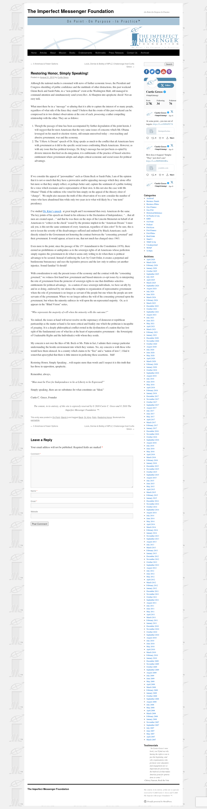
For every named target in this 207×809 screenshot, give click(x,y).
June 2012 (150, 573)
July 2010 (150, 640)
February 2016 (152, 460)
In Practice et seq (153, 215)
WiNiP (149, 247)
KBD (149, 218)
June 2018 (150, 381)
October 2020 (152, 343)
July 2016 (150, 445)
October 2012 (152, 562)
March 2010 (151, 652)
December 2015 (153, 466)
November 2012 (153, 559)
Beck (81, 417)
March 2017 (151, 422)
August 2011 (152, 602)
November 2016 (153, 434)
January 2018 (152, 393)
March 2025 (151, 282)
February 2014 (152, 530)
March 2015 (151, 492)
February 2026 (152, 265)
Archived (145, 52)
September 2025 (153, 274)
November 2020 (153, 341)
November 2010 (153, 629)
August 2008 (152, 701)
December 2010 (153, 626)
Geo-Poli (150, 210)
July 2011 (150, 605)
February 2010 (152, 655)
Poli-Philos (151, 233)
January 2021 (152, 335)
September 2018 (153, 373)
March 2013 (151, 547)
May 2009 (150, 681)
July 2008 (150, 704)
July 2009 (150, 675)
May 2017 (150, 416)
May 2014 (150, 521)
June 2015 (150, 483)
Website (34, 511)
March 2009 (151, 687)
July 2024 (150, 291)
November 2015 (153, 469)
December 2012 (153, 556)
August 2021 (152, 314)
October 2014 (152, 506)
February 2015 (152, 495)
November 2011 (153, 594)
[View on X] (171, 112)
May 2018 (150, 384)
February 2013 (152, 550)
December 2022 (153, 306)
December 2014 (153, 501)
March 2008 (151, 713)
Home (34, 52)
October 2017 (152, 402)
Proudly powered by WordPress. (159, 801)
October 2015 (152, 471)
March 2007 (151, 739)
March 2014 (151, 527)
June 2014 (150, 518)
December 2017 (153, 396)
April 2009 (151, 684)
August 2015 (152, 477)
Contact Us (132, 52)
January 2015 (152, 498)
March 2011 (151, 617)
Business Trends (153, 201)
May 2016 (150, 451)
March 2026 (151, 262)
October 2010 (152, 632)
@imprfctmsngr (152, 95)
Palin (94, 417)
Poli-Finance (151, 230)
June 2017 (150, 413)
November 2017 (153, 399)
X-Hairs (150, 250)
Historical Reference (154, 212)
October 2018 (152, 370)
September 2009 (153, 669)
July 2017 (150, 410)
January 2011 (152, 623)
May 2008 (150, 707)
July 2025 (150, 276)
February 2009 (152, 690)
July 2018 (150, 378)
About (53, 52)
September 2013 (153, 538)
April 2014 (151, 524)
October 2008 (152, 696)
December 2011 (153, 591)
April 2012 (151, 579)
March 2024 (151, 297)
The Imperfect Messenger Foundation (70, 10)
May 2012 (150, 576)
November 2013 (153, 535)
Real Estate (151, 236)
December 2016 (153, 431)
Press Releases (116, 52)
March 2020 (151, 361)
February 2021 (152, 332)
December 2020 (153, 338)
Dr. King (87, 417)
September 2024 (153, 285)
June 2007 (150, 730)
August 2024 (152, 288)
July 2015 (150, 480)
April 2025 (151, 279)
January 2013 (152, 553)
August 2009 (152, 672)
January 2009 (152, 693)
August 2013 (152, 541)
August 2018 (152, 375)
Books (72, 52)
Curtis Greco (63, 77)
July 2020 (150, 349)
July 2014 (150, 515)
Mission (62, 52)
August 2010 (152, 637)
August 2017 (152, 407)
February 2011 (152, 620)
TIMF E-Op (151, 242)
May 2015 (150, 486)
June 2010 (150, 643)
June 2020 (150, 352)
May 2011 (150, 611)
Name (34, 490)
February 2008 (152, 716)
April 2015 (151, 489)
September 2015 (153, 474)
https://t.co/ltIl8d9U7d (163, 124)
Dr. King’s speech (52, 211)
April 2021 (151, 326)
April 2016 (151, 454)
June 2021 (150, 320)
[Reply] (147, 138)
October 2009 (152, 666)
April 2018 (151, 387)
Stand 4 (64, 417)
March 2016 (151, 457)
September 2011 (153, 600)
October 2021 (152, 308)
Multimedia (100, 52)
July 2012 (150, 570)
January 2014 (152, 533)
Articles (43, 52)
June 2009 (150, 678)
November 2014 (153, 503)
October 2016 (152, 437)
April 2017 (151, 419)
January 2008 (152, 719)
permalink (35, 420)
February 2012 (152, 585)
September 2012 (153, 565)
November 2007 (153, 722)
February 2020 (152, 364)
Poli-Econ (150, 227)
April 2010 (151, 649)
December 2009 (153, 661)
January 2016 (152, 463)
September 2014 (153, 509)
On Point (56, 417)
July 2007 (150, 728)
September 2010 (153, 634)
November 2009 (153, 664)
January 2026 (152, 268)
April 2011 (151, 614)
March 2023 (151, 303)
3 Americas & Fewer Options (44, 63)
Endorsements (85, 52)
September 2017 (153, 405)
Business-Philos (153, 204)
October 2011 (152, 597)
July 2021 (150, 317)
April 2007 (151, 736)
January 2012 (152, 588)
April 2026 (151, 259)
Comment (36, 453)
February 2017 (152, 425)
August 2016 (152, 442)
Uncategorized (152, 244)
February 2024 (152, 300)
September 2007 (153, 725)
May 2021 (150, 323)
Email (34, 501)
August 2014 (152, 512)
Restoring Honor (105, 417)
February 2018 (152, 390)
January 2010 (152, 658)
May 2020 (150, 355)
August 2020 (152, 346)
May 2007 (150, 733)
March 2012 (151, 582)
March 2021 (151, 329)
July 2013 (150, 544)
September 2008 (153, 698)
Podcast (150, 224)
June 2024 (150, 294)
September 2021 (153, 311)
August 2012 (152, 567)
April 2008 (151, 710)
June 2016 (150, 448)
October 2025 (152, 271)
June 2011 (150, 608)
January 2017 (152, 428)
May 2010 (150, 646)
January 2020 (152, 367)
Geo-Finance (151, 207)
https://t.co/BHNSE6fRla (157, 160)
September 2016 (153, 439)
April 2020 (151, 358)
